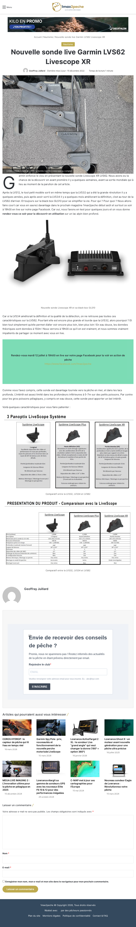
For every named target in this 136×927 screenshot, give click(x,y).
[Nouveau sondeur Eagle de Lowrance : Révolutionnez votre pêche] (119, 769)
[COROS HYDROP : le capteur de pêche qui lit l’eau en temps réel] (17, 727)
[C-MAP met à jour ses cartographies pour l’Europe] (85, 769)
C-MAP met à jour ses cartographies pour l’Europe (82, 783)
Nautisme (48, 37)
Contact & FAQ (100, 915)
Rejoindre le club (39, 664)
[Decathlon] (68, 24)
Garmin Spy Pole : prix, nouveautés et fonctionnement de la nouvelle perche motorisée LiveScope (49, 745)
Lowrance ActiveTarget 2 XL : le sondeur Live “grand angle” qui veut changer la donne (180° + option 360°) (84, 745)
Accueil (37, 37)
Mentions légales (51, 915)
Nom (5, 853)
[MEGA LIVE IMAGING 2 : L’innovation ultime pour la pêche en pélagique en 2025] (17, 769)
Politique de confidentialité (76, 915)
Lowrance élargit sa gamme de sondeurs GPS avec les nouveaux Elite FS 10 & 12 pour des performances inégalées (50, 786)
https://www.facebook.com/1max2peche (68, 363)
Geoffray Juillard (37, 70)
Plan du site (34, 915)
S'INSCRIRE (39, 686)
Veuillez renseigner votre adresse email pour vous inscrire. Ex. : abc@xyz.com (64, 679)
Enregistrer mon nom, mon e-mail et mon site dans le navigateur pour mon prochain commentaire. (57, 881)
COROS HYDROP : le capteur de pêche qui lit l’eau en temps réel (15, 742)
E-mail (6, 867)
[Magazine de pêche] (68, 6)
